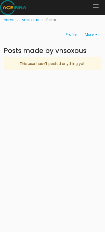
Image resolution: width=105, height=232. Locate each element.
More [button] (90, 34)
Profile (71, 34)
